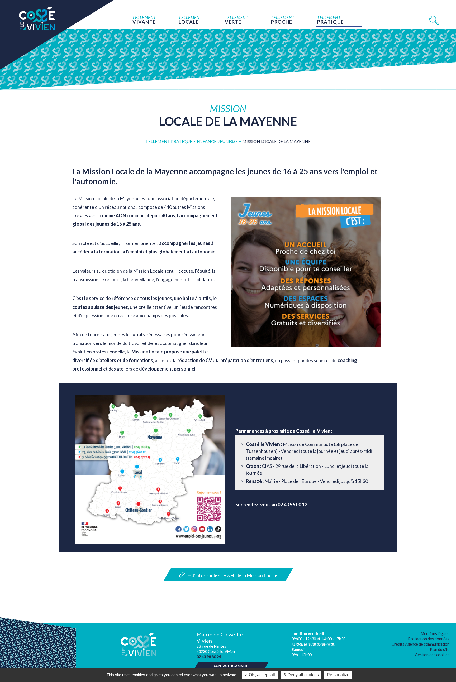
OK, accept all (261, 675)
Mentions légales (435, 633)
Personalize (338, 675)
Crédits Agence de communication (420, 644)
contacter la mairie (231, 665)
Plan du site (439, 649)
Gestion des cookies (432, 654)
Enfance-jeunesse (218, 141)
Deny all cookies (303, 675)
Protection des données (428, 639)
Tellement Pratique (168, 141)
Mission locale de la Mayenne (276, 141)
